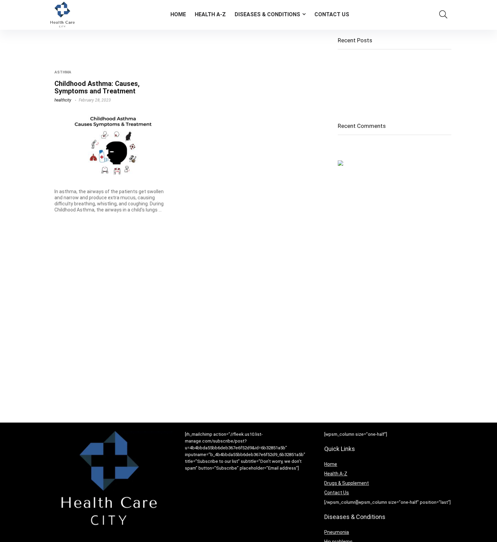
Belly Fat (347, 85)
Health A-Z (210, 14)
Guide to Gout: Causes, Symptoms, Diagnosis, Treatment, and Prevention (389, 72)
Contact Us (331, 14)
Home (178, 14)
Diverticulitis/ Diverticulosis (368, 94)
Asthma (62, 72)
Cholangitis (350, 60)
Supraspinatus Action (362, 104)
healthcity (62, 100)
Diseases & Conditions (267, 14)
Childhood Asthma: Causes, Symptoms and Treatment (97, 87)
